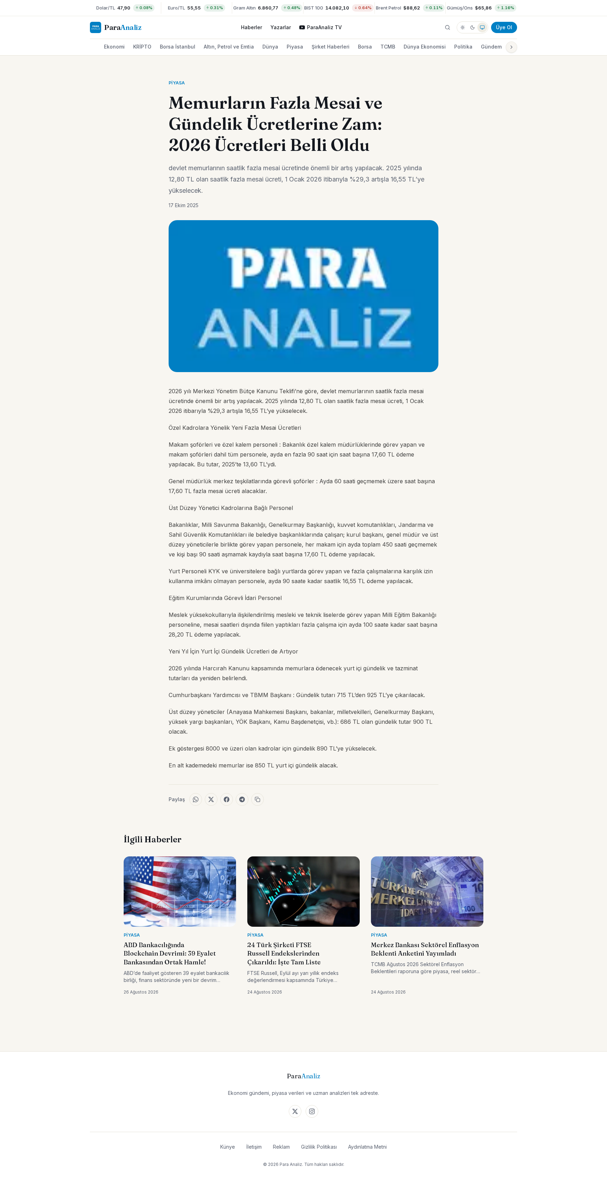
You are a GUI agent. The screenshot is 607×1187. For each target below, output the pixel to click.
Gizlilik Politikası (319, 1147)
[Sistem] (482, 27)
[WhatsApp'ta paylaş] (195, 799)
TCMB (387, 47)
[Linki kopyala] (257, 799)
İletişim (254, 1147)
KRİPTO (142, 47)
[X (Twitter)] (295, 1111)
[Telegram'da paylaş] (242, 799)
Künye (227, 1147)
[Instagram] (312, 1111)
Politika (463, 47)
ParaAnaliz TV (324, 27)
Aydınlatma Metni (367, 1147)
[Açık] (463, 27)
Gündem (491, 47)
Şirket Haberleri (331, 47)
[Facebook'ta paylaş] (226, 799)
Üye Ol (504, 27)
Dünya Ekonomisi (425, 47)
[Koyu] (472, 27)
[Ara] (447, 27)
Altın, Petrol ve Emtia (229, 47)
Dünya (270, 47)
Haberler (251, 27)
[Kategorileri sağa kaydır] (511, 47)
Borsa (365, 47)
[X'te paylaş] (211, 799)
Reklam (281, 1147)
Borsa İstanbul (177, 47)
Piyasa (295, 47)
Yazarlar (280, 27)
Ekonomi (114, 47)
